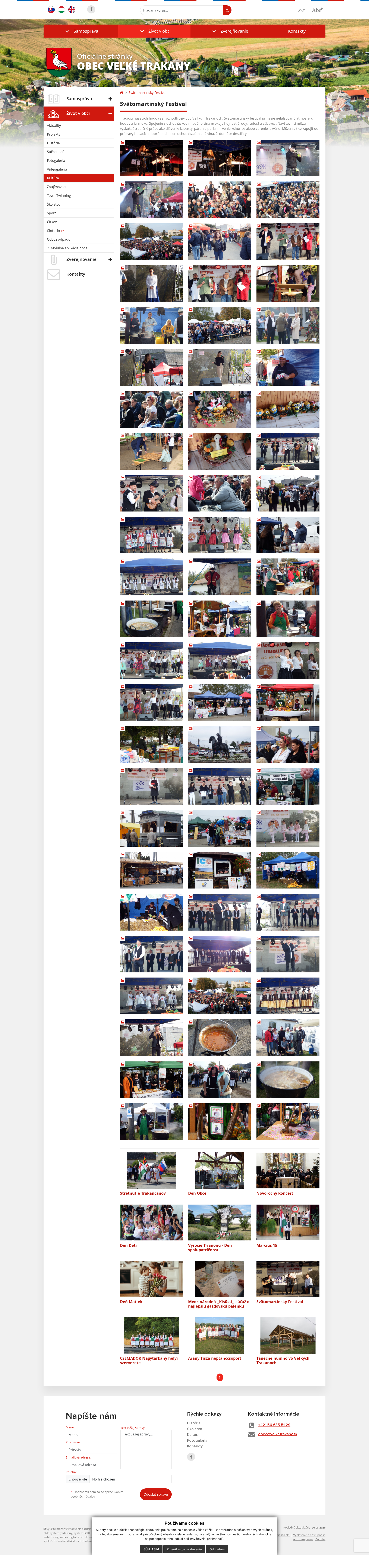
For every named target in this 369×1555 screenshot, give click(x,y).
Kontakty (297, 31)
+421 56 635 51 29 (274, 1425)
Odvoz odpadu (58, 239)
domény (90, 1537)
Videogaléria (57, 169)
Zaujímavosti (57, 186)
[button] (81, 31)
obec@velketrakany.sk (277, 1434)
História (53, 143)
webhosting (51, 1537)
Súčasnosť (55, 151)
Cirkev (52, 221)
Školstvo (53, 204)
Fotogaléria (56, 160)
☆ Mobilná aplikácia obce (67, 248)
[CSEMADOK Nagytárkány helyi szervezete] (151, 1335)
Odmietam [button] (217, 1549)
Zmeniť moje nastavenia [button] (184, 1549)
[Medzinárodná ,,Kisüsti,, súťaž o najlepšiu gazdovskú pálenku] (219, 1279)
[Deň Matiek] (151, 1279)
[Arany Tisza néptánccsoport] (219, 1335)
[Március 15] (287, 1222)
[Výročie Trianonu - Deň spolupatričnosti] (219, 1222)
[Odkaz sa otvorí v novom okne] (91, 9)
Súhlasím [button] (151, 1549)
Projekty (53, 134)
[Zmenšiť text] (303, 10)
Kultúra (53, 178)
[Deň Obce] (219, 1170)
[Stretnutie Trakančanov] (151, 1170)
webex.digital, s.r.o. (72, 1537)
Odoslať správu (156, 1494)
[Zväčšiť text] (317, 9)
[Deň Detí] (151, 1222)
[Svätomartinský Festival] (287, 1279)
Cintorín (54, 230)
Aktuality (54, 125)
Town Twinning (59, 195)
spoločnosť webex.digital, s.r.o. (63, 1541)
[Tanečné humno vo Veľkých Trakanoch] (287, 1335)
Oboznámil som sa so (97, 1494)
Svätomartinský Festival (147, 92)
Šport (51, 213)
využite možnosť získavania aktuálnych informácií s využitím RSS (87, 1529)
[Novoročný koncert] (287, 1170)
